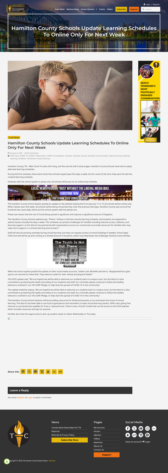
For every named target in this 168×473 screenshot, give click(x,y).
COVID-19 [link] (24, 156)
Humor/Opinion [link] (87, 9)
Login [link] (30, 397)
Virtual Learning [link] (43, 158)
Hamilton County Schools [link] (98, 156)
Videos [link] (110, 9)
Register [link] (21, 397)
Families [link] (68, 156)
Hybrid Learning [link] (115, 156)
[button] (23, 371)
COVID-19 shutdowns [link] (55, 156)
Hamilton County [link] (80, 156)
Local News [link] (14, 137)
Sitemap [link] (52, 460)
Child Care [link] (14, 156)
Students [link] (22, 158)
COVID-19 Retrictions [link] (37, 156)
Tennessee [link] (31, 158)
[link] (7, 461)
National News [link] (73, 9)
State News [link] (60, 9)
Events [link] (102, 9)
